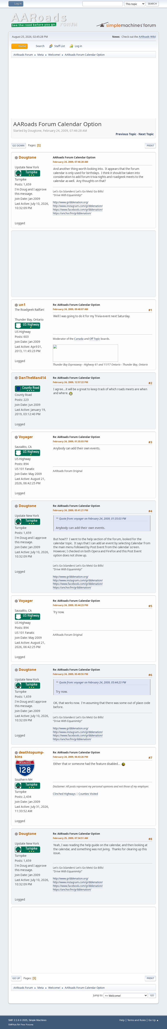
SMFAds (12, 1024)
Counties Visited (88, 794)
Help (122, 1020)
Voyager (26, 436)
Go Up (16, 978)
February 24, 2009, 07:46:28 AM (70, 161)
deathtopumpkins (29, 754)
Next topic (146, 134)
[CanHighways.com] (16, 419)
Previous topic (126, 134)
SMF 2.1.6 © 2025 (17, 1020)
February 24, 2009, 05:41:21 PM (70, 510)
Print (150, 145)
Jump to (97, 995)
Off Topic (94, 339)
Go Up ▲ (154, 1020)
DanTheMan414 (32, 377)
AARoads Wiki (147, 37)
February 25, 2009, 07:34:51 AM (70, 838)
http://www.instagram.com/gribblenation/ (78, 206)
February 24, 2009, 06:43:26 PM (70, 756)
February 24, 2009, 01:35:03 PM (70, 441)
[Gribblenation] (16, 218)
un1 (22, 304)
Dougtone (27, 157)
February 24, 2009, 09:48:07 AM (70, 309)
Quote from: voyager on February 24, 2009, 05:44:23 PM (92, 682)
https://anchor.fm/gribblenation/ (72, 213)
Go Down (18, 145)
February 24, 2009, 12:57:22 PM (70, 382)
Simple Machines (38, 1020)
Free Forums (27, 1024)
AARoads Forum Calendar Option (74, 157)
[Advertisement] (83, 89)
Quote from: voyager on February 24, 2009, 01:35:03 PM (92, 518)
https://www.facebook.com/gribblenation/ (78, 209)
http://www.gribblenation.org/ (70, 202)
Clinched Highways (64, 794)
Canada (79, 339)
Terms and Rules (136, 1020)
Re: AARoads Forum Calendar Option (76, 305)
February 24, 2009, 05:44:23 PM (70, 605)
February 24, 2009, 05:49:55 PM (70, 674)
